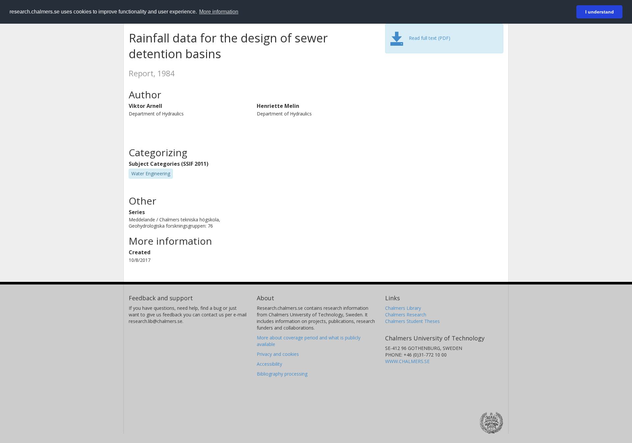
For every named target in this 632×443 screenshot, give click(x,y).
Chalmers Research (405, 314)
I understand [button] (599, 11)
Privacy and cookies (278, 354)
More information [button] (218, 11)
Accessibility (269, 364)
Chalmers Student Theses (412, 321)
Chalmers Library (403, 308)
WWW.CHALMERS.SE (407, 361)
